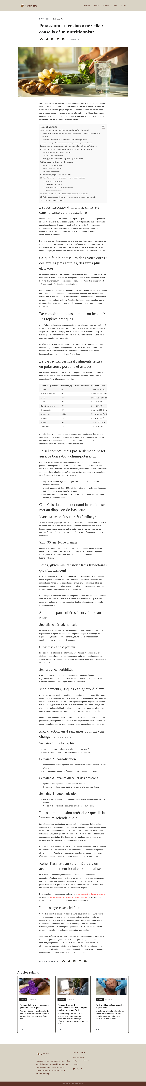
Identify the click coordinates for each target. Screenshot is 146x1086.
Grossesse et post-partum (53, 168)
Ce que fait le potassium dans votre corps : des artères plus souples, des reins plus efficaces (71, 134)
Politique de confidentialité (81, 1061)
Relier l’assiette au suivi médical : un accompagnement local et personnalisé (69, 197)
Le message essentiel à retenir (53, 200)
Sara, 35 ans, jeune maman (54, 155)
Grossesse (86, 6)
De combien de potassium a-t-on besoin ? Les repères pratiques (64, 140)
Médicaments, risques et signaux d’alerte (56, 175)
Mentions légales (78, 1057)
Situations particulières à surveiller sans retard (58, 162)
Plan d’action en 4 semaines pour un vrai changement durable (64, 178)
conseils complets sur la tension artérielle (90, 894)
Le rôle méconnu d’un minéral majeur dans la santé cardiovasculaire (66, 130)
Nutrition (106, 6)
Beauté (123, 6)
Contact (75, 1064)
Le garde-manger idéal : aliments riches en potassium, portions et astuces (67, 143)
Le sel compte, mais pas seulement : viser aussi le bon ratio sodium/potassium (69, 146)
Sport (115, 6)
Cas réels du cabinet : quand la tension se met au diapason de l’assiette (67, 149)
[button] (41, 39)
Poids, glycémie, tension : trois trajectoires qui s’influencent (62, 159)
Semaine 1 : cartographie (54, 181)
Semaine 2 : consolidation (54, 184)
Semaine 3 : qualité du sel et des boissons (59, 187)
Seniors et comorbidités (52, 171)
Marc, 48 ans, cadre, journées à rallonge (58, 152)
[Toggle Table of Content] (102, 127)
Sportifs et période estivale (53, 165)
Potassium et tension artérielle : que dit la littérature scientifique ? (65, 194)
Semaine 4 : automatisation (54, 191)
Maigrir (96, 6)
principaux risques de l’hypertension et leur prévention (68, 897)
